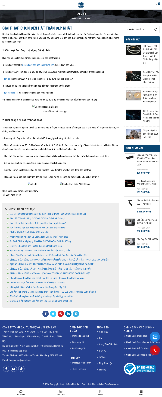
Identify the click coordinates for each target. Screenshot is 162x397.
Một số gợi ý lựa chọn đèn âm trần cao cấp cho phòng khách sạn (41, 301)
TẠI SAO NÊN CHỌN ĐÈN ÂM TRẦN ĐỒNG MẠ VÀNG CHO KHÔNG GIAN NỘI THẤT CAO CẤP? (52, 264)
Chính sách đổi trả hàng (137, 348)
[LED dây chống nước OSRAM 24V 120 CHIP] (130, 186)
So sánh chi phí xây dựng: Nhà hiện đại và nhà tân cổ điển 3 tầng (40, 241)
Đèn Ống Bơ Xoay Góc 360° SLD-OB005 (147, 221)
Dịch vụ (102, 350)
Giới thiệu (103, 331)
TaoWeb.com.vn (112, 384)
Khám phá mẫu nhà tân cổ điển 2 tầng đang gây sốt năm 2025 (39, 236)
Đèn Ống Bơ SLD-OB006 (147, 239)
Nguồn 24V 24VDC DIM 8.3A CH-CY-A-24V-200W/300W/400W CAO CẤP (148, 160)
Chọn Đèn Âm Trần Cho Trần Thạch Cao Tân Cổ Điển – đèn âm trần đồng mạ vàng (47, 278)
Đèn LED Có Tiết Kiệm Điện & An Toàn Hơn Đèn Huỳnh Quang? (38, 223)
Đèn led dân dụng (80, 335)
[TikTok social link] (21, 369)
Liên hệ (102, 369)
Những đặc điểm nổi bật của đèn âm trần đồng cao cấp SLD (38, 287)
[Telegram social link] (76, 314)
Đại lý (102, 338)
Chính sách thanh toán (136, 335)
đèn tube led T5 (11, 92)
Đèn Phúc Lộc (74, 384)
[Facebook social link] (45, 314)
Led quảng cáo (79, 348)
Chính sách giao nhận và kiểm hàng (143, 342)
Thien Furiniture (79, 369)
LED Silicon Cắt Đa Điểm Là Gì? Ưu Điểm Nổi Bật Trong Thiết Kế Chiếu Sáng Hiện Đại (48, 213)
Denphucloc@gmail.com (20, 360)
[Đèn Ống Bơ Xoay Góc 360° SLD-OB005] (130, 225)
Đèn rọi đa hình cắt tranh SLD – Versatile (148, 202)
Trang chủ (76, 19)
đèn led (7, 78)
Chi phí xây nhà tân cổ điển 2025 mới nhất (30, 232)
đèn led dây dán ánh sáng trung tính (38, 65)
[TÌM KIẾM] (156, 29)
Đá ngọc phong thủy (81, 362)
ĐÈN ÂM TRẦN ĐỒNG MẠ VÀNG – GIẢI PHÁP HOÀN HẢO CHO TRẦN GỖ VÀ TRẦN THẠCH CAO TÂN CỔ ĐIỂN (59, 259)
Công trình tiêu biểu (108, 344)
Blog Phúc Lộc (105, 363)
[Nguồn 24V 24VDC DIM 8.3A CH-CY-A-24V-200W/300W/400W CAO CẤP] (130, 164)
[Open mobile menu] (4, 5)
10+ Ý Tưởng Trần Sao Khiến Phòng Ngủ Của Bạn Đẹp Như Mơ (37, 227)
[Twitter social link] (53, 314)
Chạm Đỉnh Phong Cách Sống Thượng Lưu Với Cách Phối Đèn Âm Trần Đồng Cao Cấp (48, 255)
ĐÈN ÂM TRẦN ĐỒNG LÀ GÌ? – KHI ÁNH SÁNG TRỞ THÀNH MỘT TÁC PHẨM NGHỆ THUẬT (50, 268)
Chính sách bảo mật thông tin (140, 354)
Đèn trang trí (78, 342)
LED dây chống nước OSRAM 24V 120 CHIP (147, 183)
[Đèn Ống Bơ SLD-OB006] (130, 243)
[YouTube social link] (14, 369)
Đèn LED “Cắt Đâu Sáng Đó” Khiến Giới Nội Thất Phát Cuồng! (37, 218)
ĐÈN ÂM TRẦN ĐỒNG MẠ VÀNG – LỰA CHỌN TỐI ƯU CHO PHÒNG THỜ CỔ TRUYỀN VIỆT (50, 273)
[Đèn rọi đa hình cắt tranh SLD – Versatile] (130, 206)
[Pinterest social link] (61, 314)
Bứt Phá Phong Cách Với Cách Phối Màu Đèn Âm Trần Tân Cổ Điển (40, 250)
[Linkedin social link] (68, 314)
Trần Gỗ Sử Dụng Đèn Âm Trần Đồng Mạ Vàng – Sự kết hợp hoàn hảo (41, 296)
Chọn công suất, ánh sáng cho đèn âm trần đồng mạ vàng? (37, 282)
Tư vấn (87, 19)
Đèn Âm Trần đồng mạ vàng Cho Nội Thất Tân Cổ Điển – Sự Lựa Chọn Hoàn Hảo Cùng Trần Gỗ (53, 291)
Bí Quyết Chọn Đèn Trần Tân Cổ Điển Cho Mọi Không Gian (36, 246)
